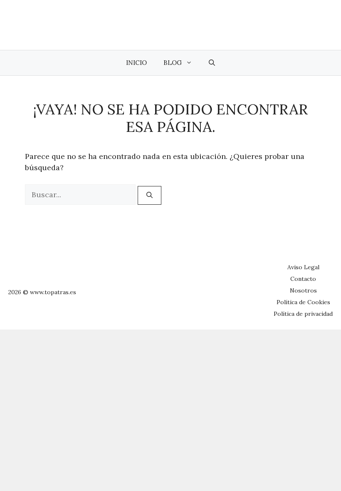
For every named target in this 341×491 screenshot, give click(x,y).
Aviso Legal (303, 267)
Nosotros (303, 290)
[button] (211, 62)
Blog (172, 63)
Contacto (303, 279)
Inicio (136, 63)
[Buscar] (149, 195)
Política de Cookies (303, 302)
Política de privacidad (303, 313)
